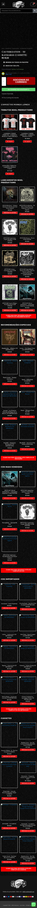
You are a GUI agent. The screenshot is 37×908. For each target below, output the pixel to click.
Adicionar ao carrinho (21, 81)
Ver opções (10, 141)
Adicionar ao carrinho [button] (10, 213)
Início (3, 48)
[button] (3, 4)
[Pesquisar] (35, 11)
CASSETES (8, 48)
